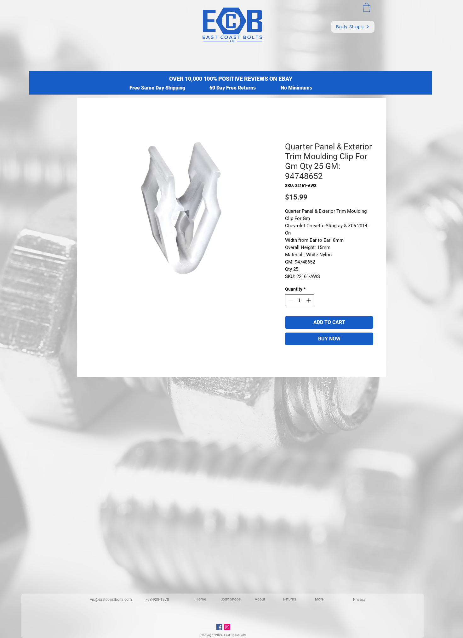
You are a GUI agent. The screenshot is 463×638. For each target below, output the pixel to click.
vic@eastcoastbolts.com (111, 599)
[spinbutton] (299, 300)
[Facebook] (219, 627)
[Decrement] (290, 300)
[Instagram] (227, 627)
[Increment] (309, 300)
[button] (366, 7)
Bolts (242, 635)
